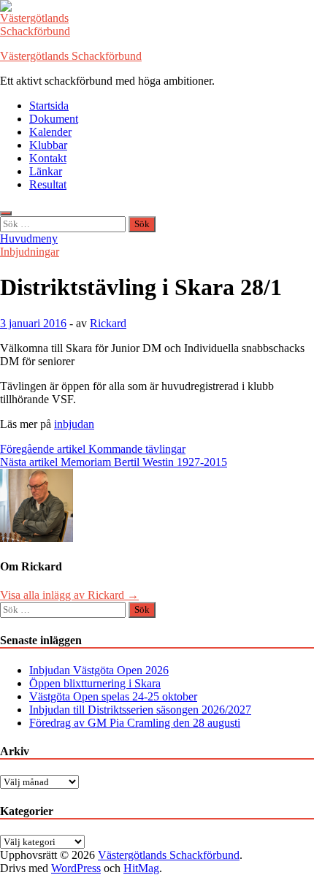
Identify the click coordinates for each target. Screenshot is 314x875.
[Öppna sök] (6, 213)
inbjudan (74, 424)
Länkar (45, 171)
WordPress (76, 868)
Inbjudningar (29, 251)
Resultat (47, 184)
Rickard (108, 323)
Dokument (53, 118)
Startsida (49, 105)
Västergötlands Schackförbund (71, 56)
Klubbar (48, 145)
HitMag (141, 868)
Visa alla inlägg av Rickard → (69, 595)
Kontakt (47, 158)
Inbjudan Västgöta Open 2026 (99, 670)
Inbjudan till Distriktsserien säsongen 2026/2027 (140, 709)
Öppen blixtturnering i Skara (95, 683)
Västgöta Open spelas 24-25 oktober (113, 696)
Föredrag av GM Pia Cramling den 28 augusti (134, 723)
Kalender (50, 132)
